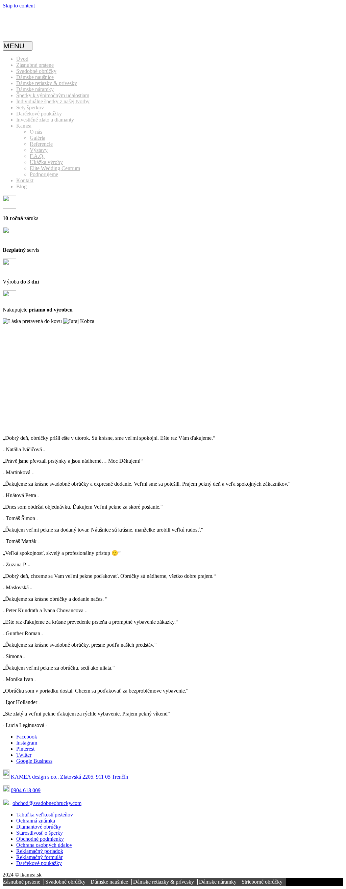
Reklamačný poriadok (39, 851)
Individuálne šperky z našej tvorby (53, 101)
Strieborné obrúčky (262, 882)
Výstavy (39, 150)
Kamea (23, 126)
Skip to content (19, 5)
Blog (21, 186)
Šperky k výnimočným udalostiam (52, 95)
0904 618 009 (26, 790)
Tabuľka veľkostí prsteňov (44, 814)
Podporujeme (44, 174)
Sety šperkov (30, 107)
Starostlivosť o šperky (39, 833)
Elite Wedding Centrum (55, 168)
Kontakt (24, 180)
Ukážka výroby (46, 162)
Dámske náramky (35, 89)
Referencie (41, 144)
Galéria (37, 138)
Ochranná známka (35, 821)
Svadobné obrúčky (36, 71)
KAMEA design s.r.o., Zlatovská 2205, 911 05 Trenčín (69, 777)
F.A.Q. (37, 156)
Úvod (22, 59)
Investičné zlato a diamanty (45, 120)
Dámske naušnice (35, 77)
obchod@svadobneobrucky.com (47, 803)
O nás (36, 132)
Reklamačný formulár (39, 857)
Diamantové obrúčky (38, 827)
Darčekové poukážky (39, 113)
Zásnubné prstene (35, 65)
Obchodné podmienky (40, 839)
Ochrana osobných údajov (44, 845)
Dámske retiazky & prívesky (46, 83)
